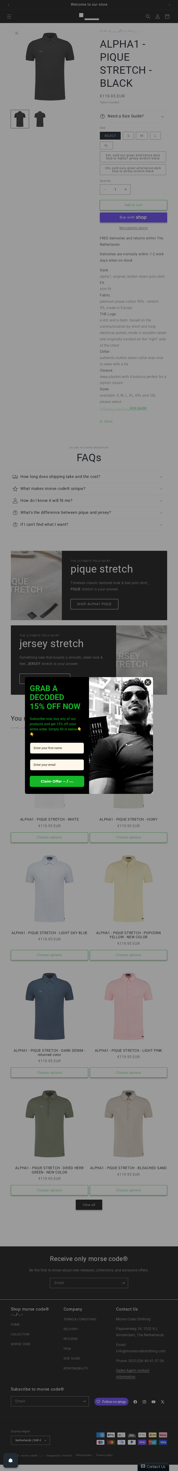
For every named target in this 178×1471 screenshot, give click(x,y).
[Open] (10, 1460)
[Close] (148, 682)
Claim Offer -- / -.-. (57, 781)
